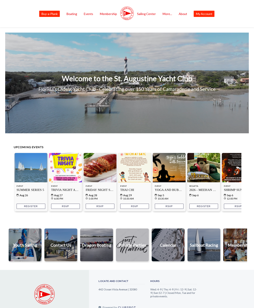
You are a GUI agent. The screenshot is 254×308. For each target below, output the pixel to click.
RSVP (65, 206)
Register (31, 206)
